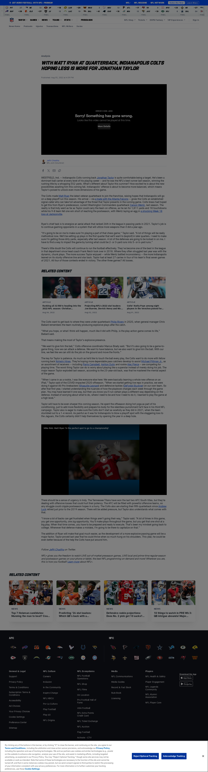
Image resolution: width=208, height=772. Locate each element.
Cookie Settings (32, 769)
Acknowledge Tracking (174, 756)
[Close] (203, 756)
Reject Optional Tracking (145, 756)
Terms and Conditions (15, 748)
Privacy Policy (103, 748)
